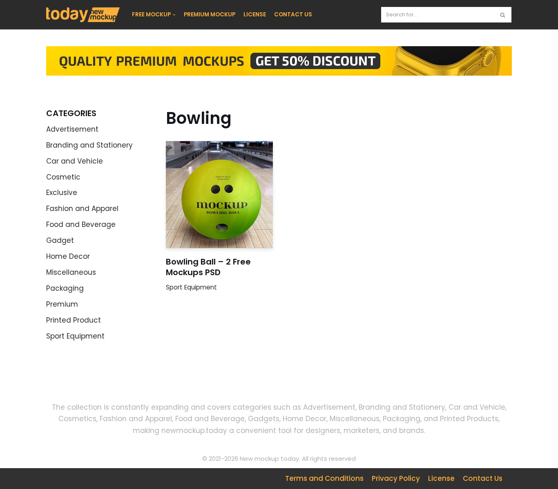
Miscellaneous (71, 272)
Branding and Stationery (89, 145)
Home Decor (68, 256)
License (441, 478)
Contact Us (482, 478)
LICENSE (254, 14)
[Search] (502, 15)
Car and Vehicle (74, 161)
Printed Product (73, 320)
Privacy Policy (396, 478)
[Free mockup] (83, 14)
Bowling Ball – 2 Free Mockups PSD (208, 267)
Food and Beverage (81, 224)
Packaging (65, 288)
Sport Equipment (75, 336)
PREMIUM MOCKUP (209, 14)
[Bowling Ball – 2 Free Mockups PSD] (219, 194)
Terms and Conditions (324, 478)
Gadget (60, 240)
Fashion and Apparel (82, 208)
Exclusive (61, 192)
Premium (62, 304)
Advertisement (72, 129)
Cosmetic (63, 177)
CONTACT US (293, 14)
